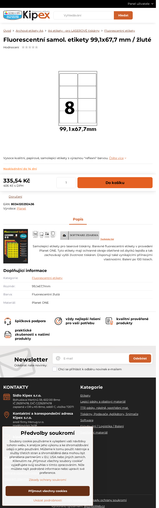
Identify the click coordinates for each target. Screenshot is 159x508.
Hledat (123, 15)
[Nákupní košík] (141, 15)
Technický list (107, 239)
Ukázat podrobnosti (47, 500)
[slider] (30, 47)
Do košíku (115, 182)
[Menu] (151, 15)
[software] (79, 239)
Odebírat (140, 358)
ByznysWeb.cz (94, 506)
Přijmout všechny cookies (47, 491)
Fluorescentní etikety (47, 278)
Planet (21, 208)
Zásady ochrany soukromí (108, 500)
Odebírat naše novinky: (30, 365)
